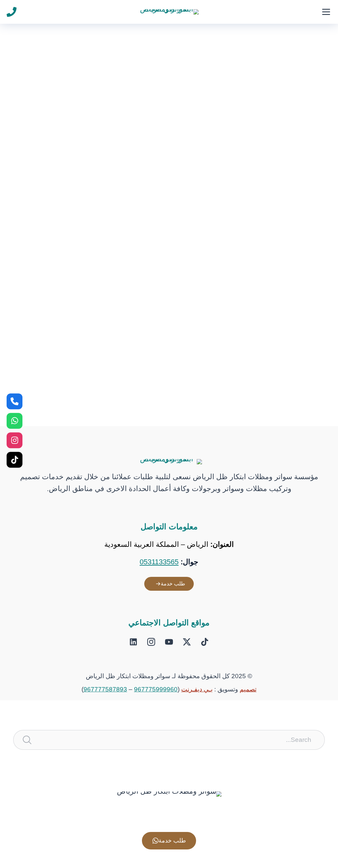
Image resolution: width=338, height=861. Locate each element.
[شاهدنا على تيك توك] (14, 460)
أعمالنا (315, 161)
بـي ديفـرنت (197, 689)
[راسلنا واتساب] (14, 421)
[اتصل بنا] (14, 401)
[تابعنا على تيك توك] (205, 642)
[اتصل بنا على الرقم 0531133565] (12, 12)
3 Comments (174, 161)
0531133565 (159, 562)
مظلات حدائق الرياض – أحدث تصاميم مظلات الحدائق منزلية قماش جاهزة (192, 147)
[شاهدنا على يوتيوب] (169, 642)
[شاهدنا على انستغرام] (151, 642)
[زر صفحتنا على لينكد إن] (133, 642)
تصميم (248, 689)
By (268, 161)
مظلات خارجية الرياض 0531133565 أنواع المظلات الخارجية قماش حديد (196, 348)
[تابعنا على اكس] (187, 642)
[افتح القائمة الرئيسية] (326, 12)
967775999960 (156, 689)
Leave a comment (166, 363)
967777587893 (105, 689)
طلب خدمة (173, 583)
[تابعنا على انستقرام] (14, 440)
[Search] (27, 740)
